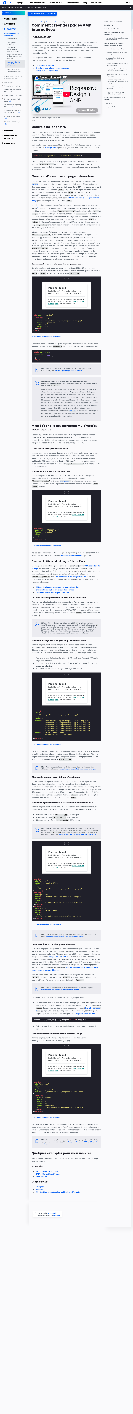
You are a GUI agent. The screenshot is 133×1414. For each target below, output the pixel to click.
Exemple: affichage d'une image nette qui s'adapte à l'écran (117, 69)
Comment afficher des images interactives (114, 59)
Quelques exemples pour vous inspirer (114, 98)
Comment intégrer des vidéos (114, 49)
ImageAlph (53, 957)
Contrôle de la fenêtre (111, 29)
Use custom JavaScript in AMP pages (12, 91)
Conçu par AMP (110, 107)
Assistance (96, 2)
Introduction (108, 25)
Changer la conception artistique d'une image (117, 75)
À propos (20, 2)
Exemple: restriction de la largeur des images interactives (116, 39)
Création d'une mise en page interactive (114, 33)
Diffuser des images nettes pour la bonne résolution (117, 64)
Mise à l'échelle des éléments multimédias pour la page (114, 44)
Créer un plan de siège (12, 122)
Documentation (37, 2)
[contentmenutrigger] (116, 22)
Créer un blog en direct (12, 116)
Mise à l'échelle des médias (47, 71)
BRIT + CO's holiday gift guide (48, 1174)
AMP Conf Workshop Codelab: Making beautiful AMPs (58, 1192)
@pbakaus (56, 1215)
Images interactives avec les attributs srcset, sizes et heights (14, 56)
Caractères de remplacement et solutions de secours (13, 49)
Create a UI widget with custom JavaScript (12, 111)
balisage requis (51, 147)
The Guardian (41, 1176)
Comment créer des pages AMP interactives (13, 64)
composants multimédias (71, 555)
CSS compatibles (12, 39)
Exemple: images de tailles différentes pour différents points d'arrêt (118, 81)
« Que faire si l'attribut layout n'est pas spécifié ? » (77, 834)
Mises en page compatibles (11, 43)
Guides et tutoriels (53, 22)
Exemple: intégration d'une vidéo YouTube (117, 53)
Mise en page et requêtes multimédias (68, 370)
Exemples (40, 1187)
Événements (72, 2)
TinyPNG (64, 957)
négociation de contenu (85, 1013)
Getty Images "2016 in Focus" (48, 1171)
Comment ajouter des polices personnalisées (13, 70)
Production (108, 103)
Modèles (39, 1189)
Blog (85, 2)
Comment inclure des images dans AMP (71, 576)
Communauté (55, 2)
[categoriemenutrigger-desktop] (42, 14)
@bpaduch (51, 1213)
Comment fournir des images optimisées (116, 87)
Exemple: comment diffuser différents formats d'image (116, 93)
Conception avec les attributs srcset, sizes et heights (77, 769)
